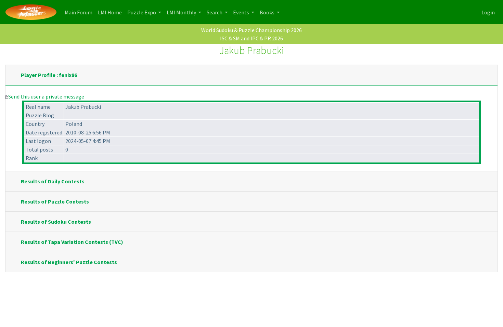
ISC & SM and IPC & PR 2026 (251, 38)
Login (488, 12)
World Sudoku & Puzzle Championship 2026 (251, 30)
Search (215, 12)
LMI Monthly (182, 12)
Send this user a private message (46, 96)
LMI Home (111, 12)
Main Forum (80, 12)
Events (241, 12)
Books (267, 12)
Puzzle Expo (142, 12)
